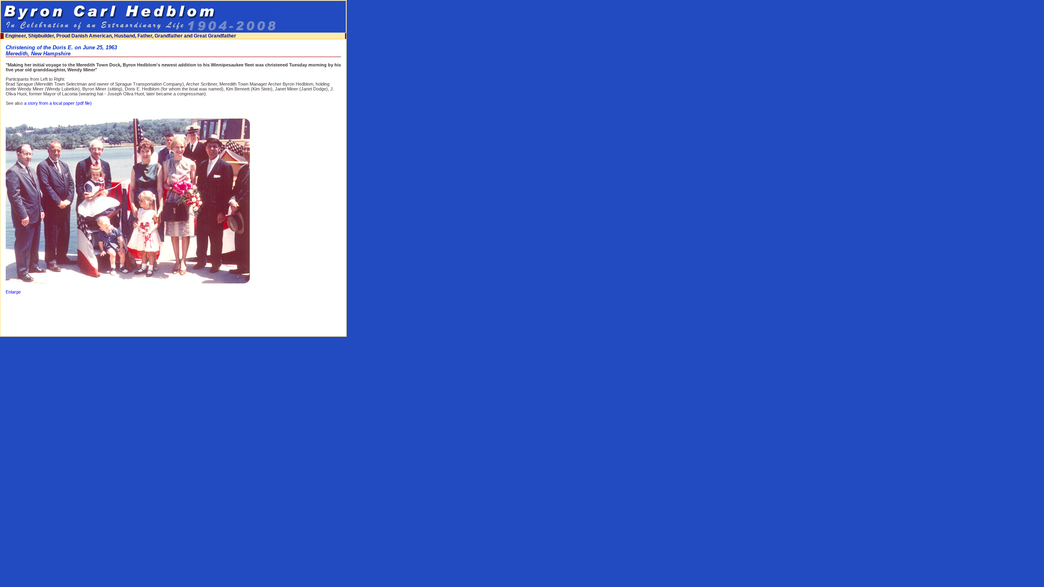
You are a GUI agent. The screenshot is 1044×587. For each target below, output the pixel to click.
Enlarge (13, 291)
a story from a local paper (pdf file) (58, 103)
